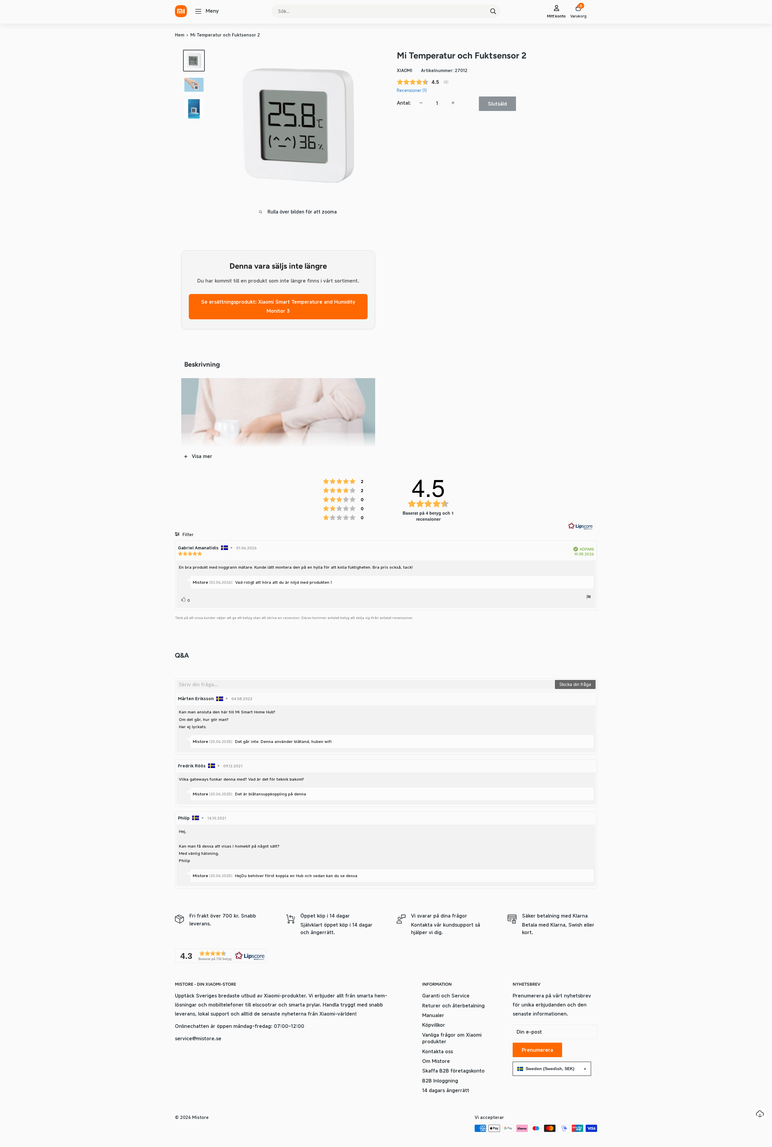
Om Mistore (436, 1061)
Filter (187, 534)
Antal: (404, 102)
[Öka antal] (453, 102)
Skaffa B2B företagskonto (453, 1070)
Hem (179, 35)
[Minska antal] (421, 102)
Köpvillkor (433, 1025)
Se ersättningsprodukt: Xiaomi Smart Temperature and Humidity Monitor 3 (278, 306)
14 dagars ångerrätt (445, 1090)
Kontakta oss (437, 1051)
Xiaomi (404, 70)
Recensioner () (412, 90)
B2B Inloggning (440, 1080)
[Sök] (493, 11)
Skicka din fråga (575, 684)
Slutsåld (497, 103)
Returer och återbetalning (453, 1005)
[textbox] (365, 684)
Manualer (433, 1015)
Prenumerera (537, 1050)
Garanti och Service (446, 995)
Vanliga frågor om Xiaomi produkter (452, 1038)
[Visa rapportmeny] (588, 598)
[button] (220, 956)
